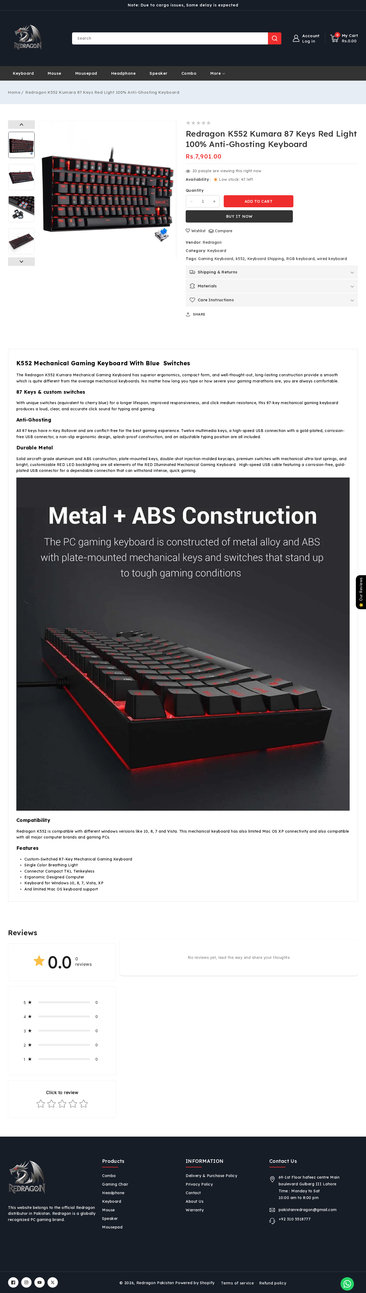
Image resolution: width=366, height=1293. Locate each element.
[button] (344, 38)
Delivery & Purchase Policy (211, 1175)
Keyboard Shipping (265, 258)
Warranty (195, 1210)
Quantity (194, 190)
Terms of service (237, 1283)
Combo (109, 1175)
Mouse (108, 1210)
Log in (308, 41)
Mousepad (112, 1227)
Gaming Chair (115, 1184)
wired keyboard (332, 258)
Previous (21, 124)
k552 (240, 258)
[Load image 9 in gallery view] (21, 145)
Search (274, 38)
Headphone (113, 1192)
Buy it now (239, 216)
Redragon (212, 242)
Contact (193, 1192)
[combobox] (176, 38)
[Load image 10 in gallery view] (21, 177)
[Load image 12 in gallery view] (21, 241)
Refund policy (272, 1283)
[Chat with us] (347, 1284)
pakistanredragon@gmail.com (308, 1209)
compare (224, 230)
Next (21, 261)
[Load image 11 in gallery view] (21, 209)
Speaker (110, 1218)
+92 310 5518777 (295, 1219)
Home (14, 92)
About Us (194, 1201)
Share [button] (199, 314)
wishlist (198, 230)
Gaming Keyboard (215, 258)
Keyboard (216, 250)
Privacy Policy (199, 1184)
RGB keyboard (300, 258)
